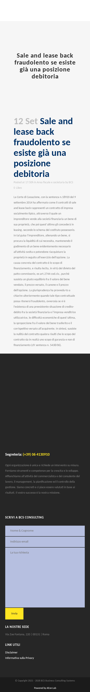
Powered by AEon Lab (45, 688)
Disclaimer (11, 652)
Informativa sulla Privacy (19, 658)
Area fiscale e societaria (51, 182)
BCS (71, 182)
